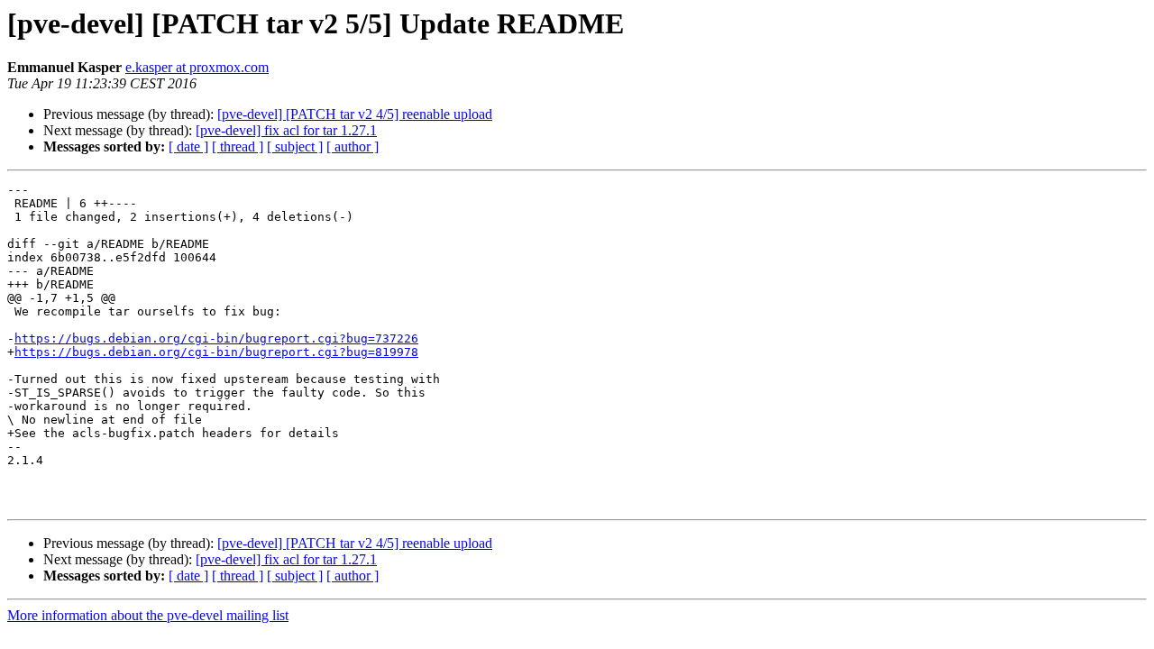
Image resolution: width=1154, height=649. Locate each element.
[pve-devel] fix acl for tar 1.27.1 (286, 130)
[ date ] (188, 146)
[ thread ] (237, 146)
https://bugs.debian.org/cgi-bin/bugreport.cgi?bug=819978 (216, 352)
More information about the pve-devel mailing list (147, 615)
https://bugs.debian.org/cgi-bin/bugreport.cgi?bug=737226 (216, 338)
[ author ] (352, 146)
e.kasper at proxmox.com (197, 67)
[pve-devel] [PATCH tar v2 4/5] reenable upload (354, 114)
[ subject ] (295, 146)
